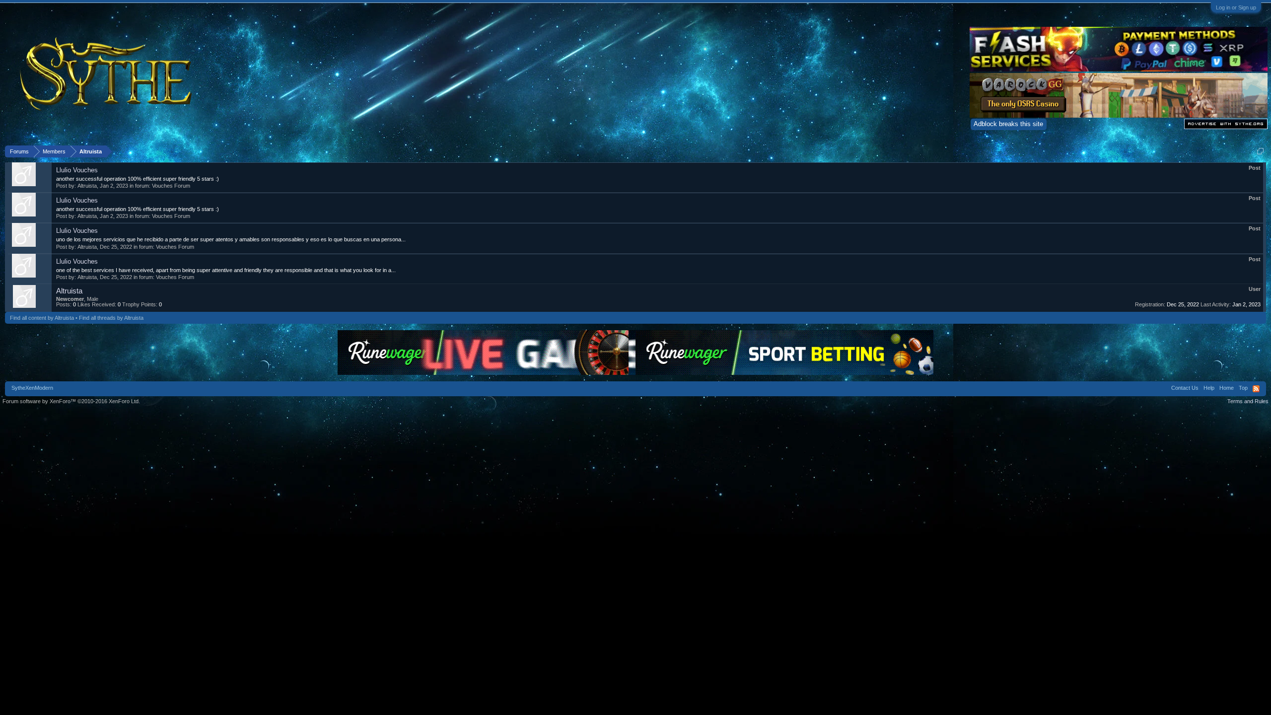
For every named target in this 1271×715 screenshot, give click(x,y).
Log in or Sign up (1236, 7)
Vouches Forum (171, 186)
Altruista (87, 186)
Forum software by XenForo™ (71, 401)
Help (1208, 388)
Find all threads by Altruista (111, 318)
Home (1226, 388)
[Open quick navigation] (1260, 151)
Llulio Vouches (77, 170)
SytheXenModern (32, 388)
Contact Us (1185, 388)
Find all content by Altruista (42, 318)
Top (1243, 388)
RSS (1256, 388)
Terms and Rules (1248, 401)
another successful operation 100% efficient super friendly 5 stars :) (137, 179)
